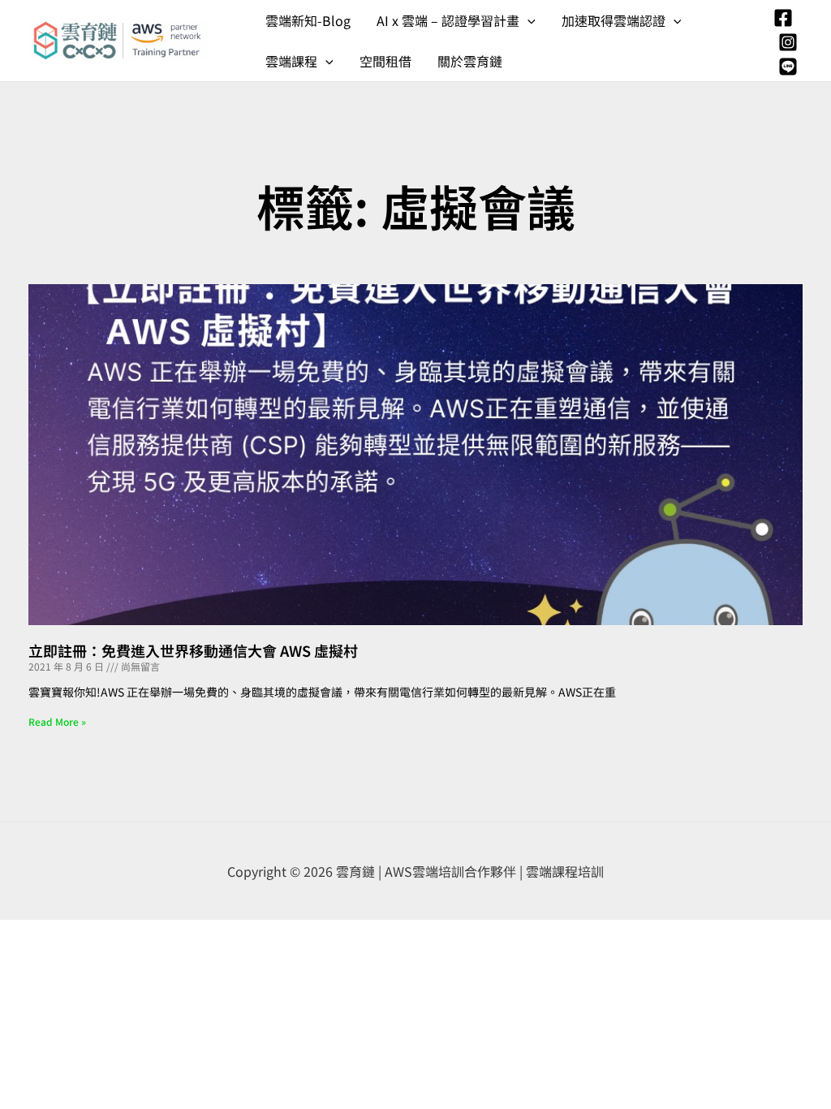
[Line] (788, 66)
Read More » (57, 721)
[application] (527, 20)
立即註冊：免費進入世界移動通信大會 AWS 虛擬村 (193, 650)
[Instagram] (788, 42)
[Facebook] (783, 18)
